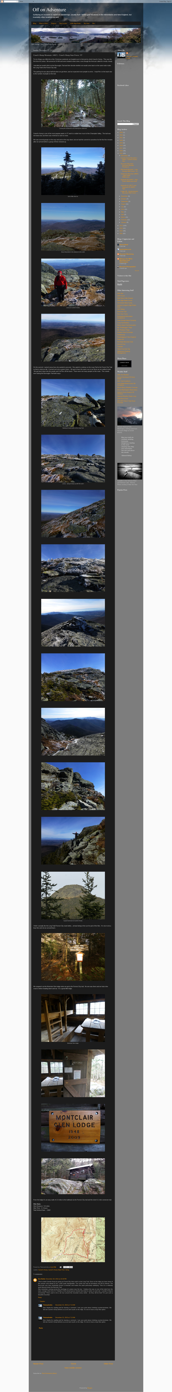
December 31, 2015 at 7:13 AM (65, 1305)
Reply (40, 1297)
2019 (121, 143)
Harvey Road (123, 244)
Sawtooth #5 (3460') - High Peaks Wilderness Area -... (129, 181)
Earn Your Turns (122, 314)
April (122, 214)
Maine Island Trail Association (126, 325)
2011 (121, 233)
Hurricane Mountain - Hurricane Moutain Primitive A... (127, 165)
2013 (121, 228)
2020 (121, 140)
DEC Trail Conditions (123, 381)
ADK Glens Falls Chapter (125, 298)
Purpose (53, 23)
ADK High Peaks (75, 23)
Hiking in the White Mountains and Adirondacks (125, 260)
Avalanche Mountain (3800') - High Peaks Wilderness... (129, 175)
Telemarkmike (47, 1305)
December (124, 155)
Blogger (89, 1388)
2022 (121, 135)
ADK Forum (121, 296)
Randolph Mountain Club (125, 342)
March (123, 217)
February (124, 220)
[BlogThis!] (66, 1267)
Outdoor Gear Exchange (125, 332)
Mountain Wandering (126, 254)
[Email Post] (60, 1267)
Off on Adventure (49, 9)
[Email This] (64, 1267)
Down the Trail (121, 311)
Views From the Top (123, 349)
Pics (93, 23)
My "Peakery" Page (123, 330)
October (124, 199)
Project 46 (120, 339)
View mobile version (73, 1368)
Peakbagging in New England (126, 337)
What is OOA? (43, 23)
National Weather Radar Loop (126, 396)
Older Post (108, 1364)
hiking (67, 1270)
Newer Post (38, 1364)
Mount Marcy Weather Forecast (127, 387)
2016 (121, 151)
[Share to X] (68, 1267)
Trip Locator (63, 23)
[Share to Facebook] (70, 1267)
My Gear (86, 23)
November (124, 196)
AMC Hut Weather (123, 374)
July (122, 206)
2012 (121, 231)
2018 (121, 145)
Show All (137, 270)
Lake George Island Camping (126, 320)
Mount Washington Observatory (127, 390)
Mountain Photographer (127, 266)
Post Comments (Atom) (49, 1373)
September (125, 201)
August (123, 204)
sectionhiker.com (125, 249)
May (122, 212)
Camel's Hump (43, 1270)
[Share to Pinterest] (72, 1267)
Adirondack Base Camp (124, 303)
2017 (121, 148)
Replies (42, 1301)
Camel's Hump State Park (56, 1270)
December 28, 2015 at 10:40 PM (56, 1279)
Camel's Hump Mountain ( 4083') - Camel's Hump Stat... (129, 159)
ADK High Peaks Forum (124, 300)
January (124, 222)
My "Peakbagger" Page (124, 327)
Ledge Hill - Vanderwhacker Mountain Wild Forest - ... (129, 192)
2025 (121, 132)
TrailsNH (120, 346)
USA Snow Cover (122, 398)
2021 (121, 137)
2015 (121, 153)
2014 (121, 225)
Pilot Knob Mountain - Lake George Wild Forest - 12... (130, 170)
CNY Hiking (121, 309)
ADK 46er (120, 293)
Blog (34, 23)
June (123, 209)
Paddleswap (121, 334)
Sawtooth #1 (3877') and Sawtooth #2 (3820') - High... (128, 187)
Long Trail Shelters (123, 322)
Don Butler (41, 1279)
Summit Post (121, 344)
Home (73, 1364)
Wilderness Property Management (123, 352)
